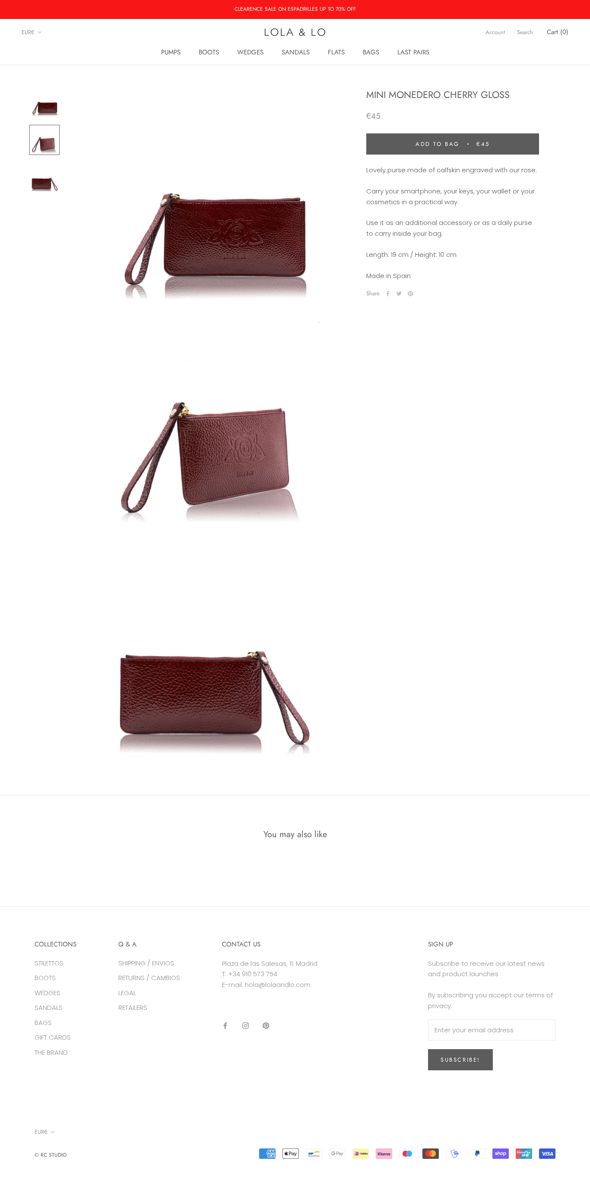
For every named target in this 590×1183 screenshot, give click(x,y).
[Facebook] (387, 293)
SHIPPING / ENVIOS (146, 963)
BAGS (371, 52)
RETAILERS (132, 1007)
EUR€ (28, 32)
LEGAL (127, 992)
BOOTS (209, 52)
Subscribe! (460, 1060)
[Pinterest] (410, 293)
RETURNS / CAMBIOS (149, 977)
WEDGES (250, 52)
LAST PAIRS (413, 52)
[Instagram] (245, 1025)
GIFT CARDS (53, 1037)
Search (525, 32)
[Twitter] (399, 293)
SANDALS (296, 52)
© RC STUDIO (51, 1155)
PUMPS (171, 52)
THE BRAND (51, 1052)
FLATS (336, 52)
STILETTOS (49, 963)
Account (495, 32)
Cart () (557, 32)
